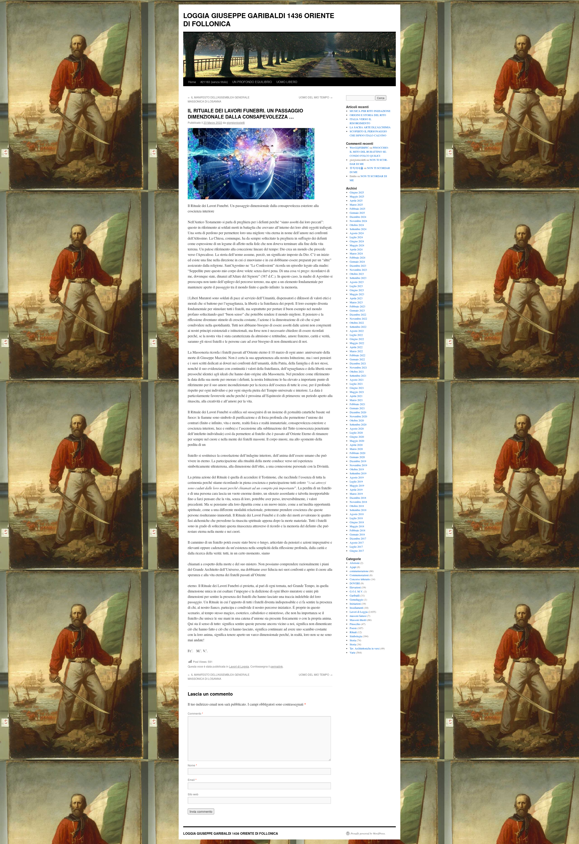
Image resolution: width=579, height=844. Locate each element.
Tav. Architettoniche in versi (365, 648)
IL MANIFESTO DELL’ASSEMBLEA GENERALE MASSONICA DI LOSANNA (218, 99)
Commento (195, 713)
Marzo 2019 (356, 493)
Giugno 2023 (357, 290)
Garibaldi (355, 595)
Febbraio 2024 (357, 257)
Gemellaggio (356, 599)
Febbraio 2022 (357, 355)
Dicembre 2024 (358, 217)
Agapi (353, 567)
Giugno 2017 (357, 550)
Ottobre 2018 (357, 506)
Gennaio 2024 (357, 261)
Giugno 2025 (357, 192)
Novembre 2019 (358, 465)
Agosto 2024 (357, 233)
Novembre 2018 (358, 502)
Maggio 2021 (357, 392)
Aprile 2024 (356, 249)
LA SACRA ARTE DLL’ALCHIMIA (370, 127)
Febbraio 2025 (357, 208)
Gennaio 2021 (357, 408)
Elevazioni (355, 587)
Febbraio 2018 (357, 530)
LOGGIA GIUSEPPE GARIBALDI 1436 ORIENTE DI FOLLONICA (258, 19)
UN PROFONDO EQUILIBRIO (252, 82)
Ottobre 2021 (357, 371)
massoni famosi (358, 616)
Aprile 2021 (356, 396)
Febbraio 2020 (357, 453)
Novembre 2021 (358, 367)
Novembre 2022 (358, 318)
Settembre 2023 (358, 278)
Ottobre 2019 (357, 469)
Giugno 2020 (357, 436)
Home (192, 82)
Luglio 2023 (356, 286)
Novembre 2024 (358, 221)
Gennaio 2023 (357, 310)
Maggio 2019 (357, 485)
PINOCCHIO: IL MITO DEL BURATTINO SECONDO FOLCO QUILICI (369, 151)
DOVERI (355, 583)
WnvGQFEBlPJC (359, 147)
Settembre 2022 (358, 326)
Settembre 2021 (358, 375)
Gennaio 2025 (357, 212)
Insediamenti (356, 607)
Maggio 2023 (357, 294)
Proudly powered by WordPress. (368, 833)
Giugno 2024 (357, 241)
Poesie (353, 628)
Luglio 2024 (356, 237)
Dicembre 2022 (358, 314)
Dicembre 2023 (358, 265)
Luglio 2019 (356, 481)
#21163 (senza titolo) (214, 82)
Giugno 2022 (357, 339)
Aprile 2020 (356, 445)
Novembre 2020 (358, 416)
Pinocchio (355, 624)
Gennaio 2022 (357, 359)
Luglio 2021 (356, 383)
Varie (352, 652)
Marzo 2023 (356, 302)
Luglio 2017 (356, 546)
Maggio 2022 (357, 343)
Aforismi (354, 563)
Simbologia (356, 636)
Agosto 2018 (357, 514)
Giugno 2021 (357, 388)
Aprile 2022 (356, 347)
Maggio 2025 (357, 196)
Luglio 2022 (356, 335)
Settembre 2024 (358, 229)
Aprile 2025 (356, 200)
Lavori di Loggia (239, 666)
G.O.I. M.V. (356, 591)
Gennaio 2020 (357, 457)
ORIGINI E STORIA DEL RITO (368, 115)
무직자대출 (356, 168)
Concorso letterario (360, 579)
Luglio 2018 (356, 518)
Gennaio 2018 (357, 534)
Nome (192, 765)
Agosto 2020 (357, 428)
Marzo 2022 (356, 351)
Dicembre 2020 (358, 412)
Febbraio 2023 (357, 306)
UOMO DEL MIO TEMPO (315, 97)
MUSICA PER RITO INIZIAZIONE (370, 111)
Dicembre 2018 (358, 497)
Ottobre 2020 (357, 420)
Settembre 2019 (358, 473)
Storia (353, 640)
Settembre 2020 (358, 424)
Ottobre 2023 (357, 274)
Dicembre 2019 (358, 461)
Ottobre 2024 (357, 225)
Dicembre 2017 (358, 538)
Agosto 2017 (357, 542)
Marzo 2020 (356, 449)
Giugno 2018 (357, 522)
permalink (277, 666)
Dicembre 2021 (358, 363)
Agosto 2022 (357, 331)
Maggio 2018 (357, 526)
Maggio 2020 (357, 440)
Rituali (353, 632)
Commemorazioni (359, 575)
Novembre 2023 (358, 269)
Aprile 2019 (356, 489)
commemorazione (359, 571)
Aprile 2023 (356, 298)
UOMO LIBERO (286, 82)
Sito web (193, 794)
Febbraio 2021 (357, 404)
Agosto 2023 (357, 282)
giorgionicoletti (236, 122)
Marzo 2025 (356, 204)
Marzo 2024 (356, 253)
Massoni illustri (358, 620)
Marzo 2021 (356, 400)
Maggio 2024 (357, 245)
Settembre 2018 (358, 510)
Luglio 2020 (356, 432)
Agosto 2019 (357, 477)
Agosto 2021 (357, 379)
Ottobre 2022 (357, 322)
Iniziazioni (355, 603)
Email (192, 780)
